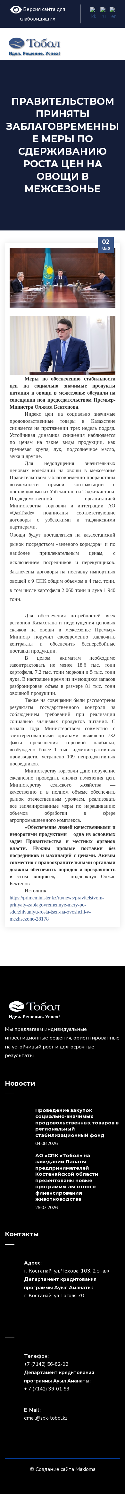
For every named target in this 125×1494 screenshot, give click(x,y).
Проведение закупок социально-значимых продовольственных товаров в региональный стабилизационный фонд (77, 1122)
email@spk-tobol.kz (45, 1418)
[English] (114, 14)
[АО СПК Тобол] (34, 46)
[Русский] (104, 14)
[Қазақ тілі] (94, 14)
